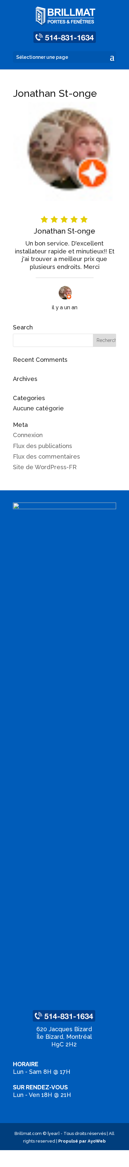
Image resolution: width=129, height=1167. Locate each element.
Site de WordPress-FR (45, 467)
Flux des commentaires (46, 456)
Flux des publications (42, 445)
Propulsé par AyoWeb (82, 1141)
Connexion (28, 435)
